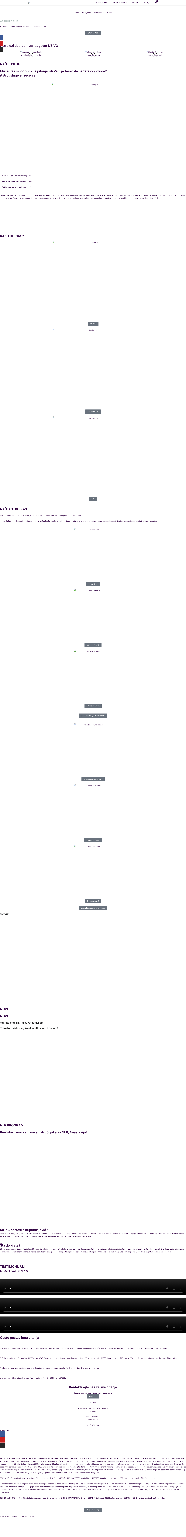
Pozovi (31, 58)
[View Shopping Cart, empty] (156, 3)
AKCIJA (135, 2)
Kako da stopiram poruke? (11, 1373)
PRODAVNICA (120, 2)
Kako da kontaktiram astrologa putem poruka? (19, 1353)
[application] (108, 2)
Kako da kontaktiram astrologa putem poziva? (19, 1344)
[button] (1, 12)
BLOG (146, 2)
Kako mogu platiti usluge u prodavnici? (16, 1363)
